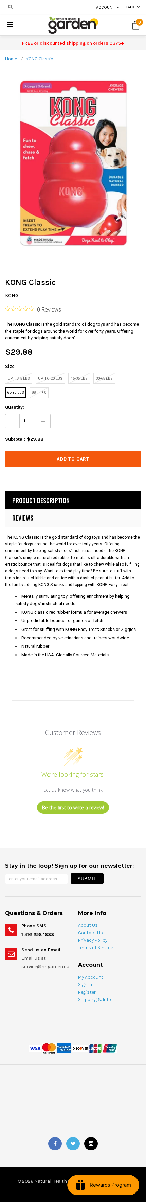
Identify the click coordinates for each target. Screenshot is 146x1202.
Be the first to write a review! (73, 807)
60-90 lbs (15, 392)
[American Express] (64, 1048)
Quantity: (14, 407)
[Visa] (35, 1048)
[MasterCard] (49, 1048)
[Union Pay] (110, 1048)
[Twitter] (73, 1143)
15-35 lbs (79, 378)
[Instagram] (91, 1143)
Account (105, 7)
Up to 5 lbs (18, 378)
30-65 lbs (104, 378)
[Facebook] (55, 1143)
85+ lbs (39, 393)
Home (11, 58)
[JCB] (95, 1048)
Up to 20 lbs (50, 378)
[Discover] (80, 1048)
